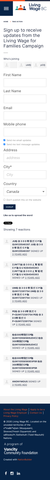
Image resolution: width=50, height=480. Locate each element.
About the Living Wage (15, 409)
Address (10, 150)
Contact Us (36, 412)
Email (7, 108)
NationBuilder (25, 459)
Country (10, 184)
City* (7, 167)
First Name (12, 75)
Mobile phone (14, 124)
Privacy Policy (10, 416)
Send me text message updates (24, 144)
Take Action (17, 22)
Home (5, 22)
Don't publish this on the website (24, 199)
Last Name (12, 91)
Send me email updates (19, 140)
